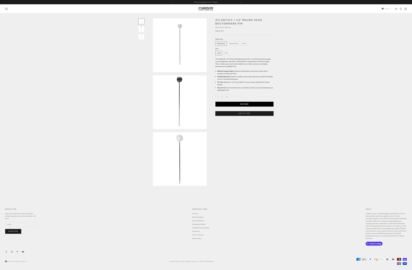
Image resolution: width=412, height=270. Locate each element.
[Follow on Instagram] (12, 252)
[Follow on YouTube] (23, 252)
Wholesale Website (199, 224)
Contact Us (196, 231)
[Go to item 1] (141, 21)
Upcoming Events (198, 221)
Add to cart (244, 113)
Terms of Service (198, 235)
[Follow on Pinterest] (17, 252)
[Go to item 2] (141, 29)
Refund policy (196, 238)
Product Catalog (197, 217)
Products (195, 214)
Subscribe (13, 231)
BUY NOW (244, 104)
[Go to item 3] (141, 37)
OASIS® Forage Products (201, 228)
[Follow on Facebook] (6, 252)
